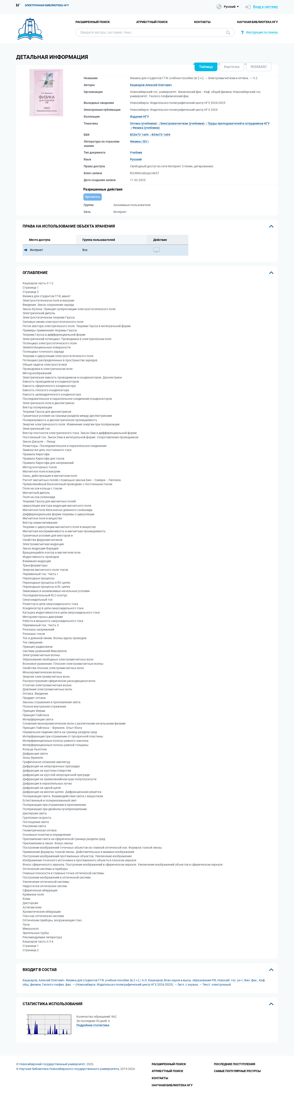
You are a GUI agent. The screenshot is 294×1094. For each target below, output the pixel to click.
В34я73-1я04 (161, 134)
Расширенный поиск (93, 22)
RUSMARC (259, 67)
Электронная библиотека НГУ (47, 5)
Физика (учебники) (146, 127)
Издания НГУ (139, 116)
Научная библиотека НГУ (257, 22)
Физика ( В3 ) (139, 141)
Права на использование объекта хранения (69, 226)
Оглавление (35, 272)
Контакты (202, 22)
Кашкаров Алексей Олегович (151, 85)
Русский (136, 159)
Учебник (136, 152)
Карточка (232, 67)
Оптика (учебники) (143, 123)
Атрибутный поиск (152, 22)
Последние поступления (234, 1064)
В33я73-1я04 (139, 134)
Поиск (227, 32)
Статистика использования (52, 1004)
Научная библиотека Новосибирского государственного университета (69, 1069)
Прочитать (92, 196)
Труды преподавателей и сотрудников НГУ (239, 123)
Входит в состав (40, 969)
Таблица (206, 67)
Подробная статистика (92, 1025)
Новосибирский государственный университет (52, 1064)
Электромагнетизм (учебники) (182, 123)
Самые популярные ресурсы (237, 1071)
